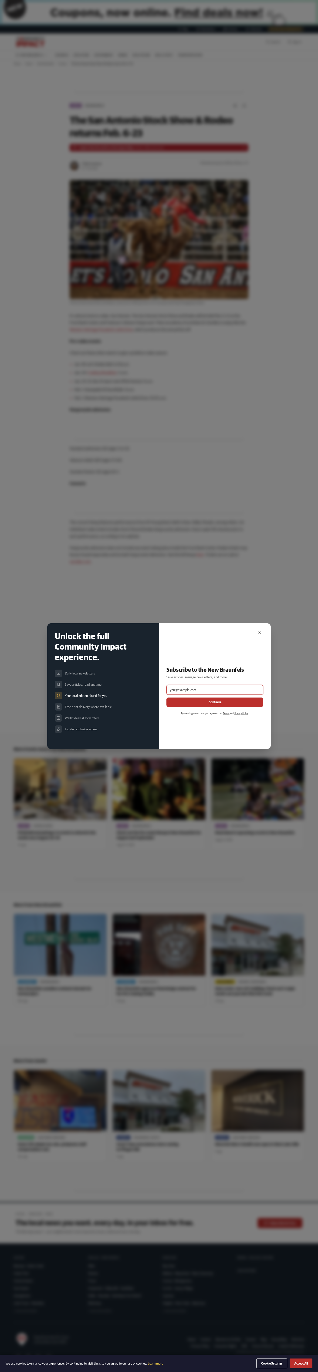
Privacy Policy (241, 713)
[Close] (259, 632)
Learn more (155, 1363)
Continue (215, 702)
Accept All (301, 1363)
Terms (226, 713)
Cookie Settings (271, 1363)
